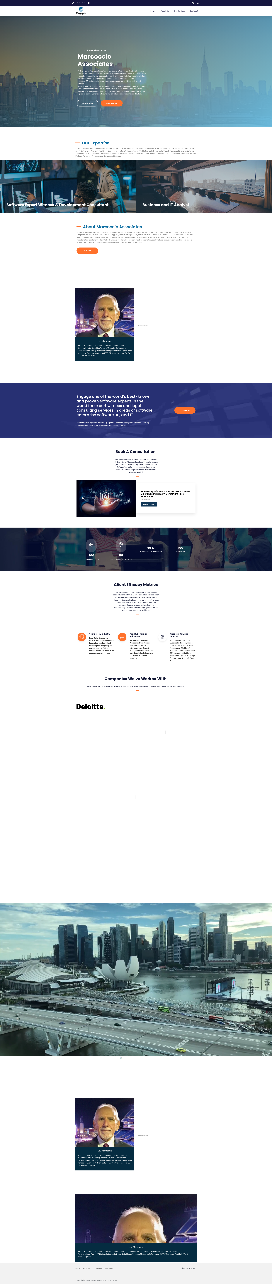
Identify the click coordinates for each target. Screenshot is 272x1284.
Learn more (111, 103)
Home (152, 11)
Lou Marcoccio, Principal (159, 315)
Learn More (87, 251)
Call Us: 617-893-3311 (188, 1268)
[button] (193, 3)
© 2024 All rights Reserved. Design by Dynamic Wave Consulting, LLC (96, 1280)
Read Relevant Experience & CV (157, 332)
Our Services (179, 11)
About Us (165, 11)
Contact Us (194, 11)
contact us (87, 103)
